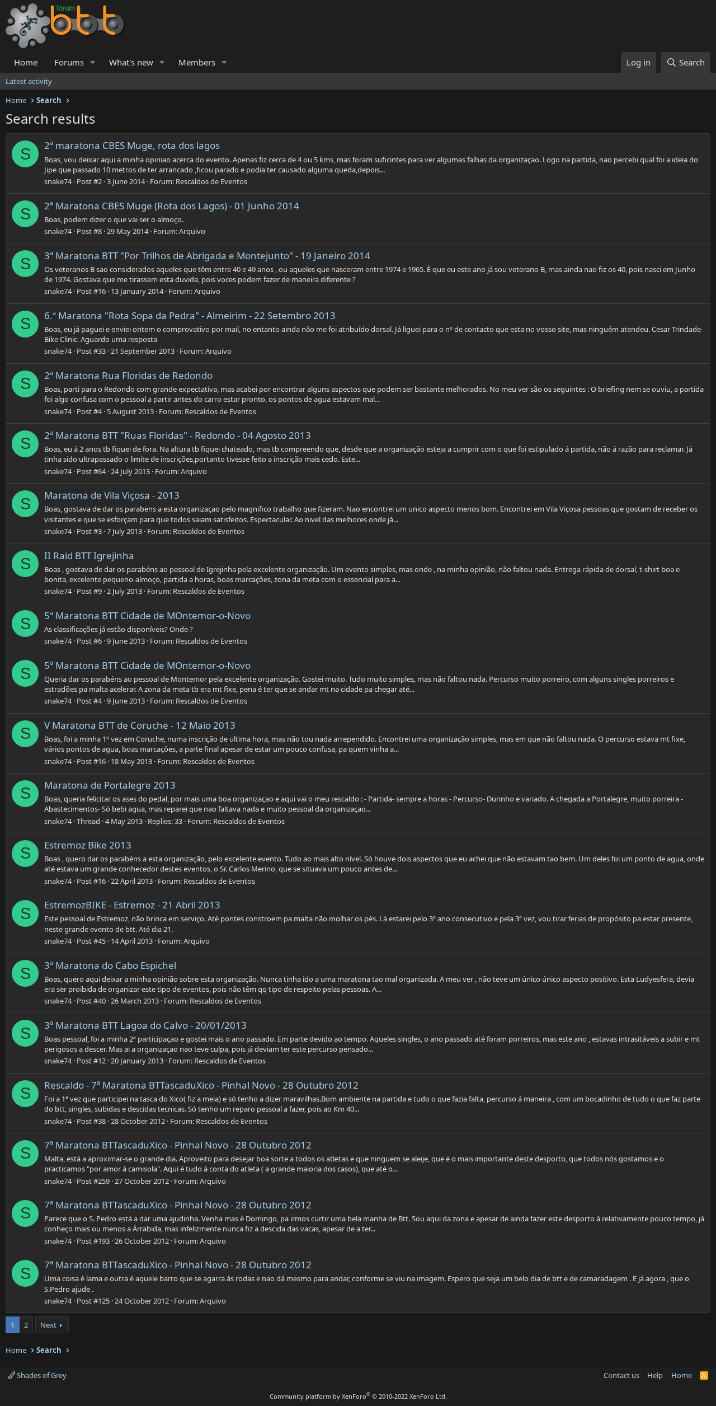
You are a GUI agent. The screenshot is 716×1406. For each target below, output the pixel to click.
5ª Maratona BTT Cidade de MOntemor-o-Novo (147, 615)
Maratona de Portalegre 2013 (110, 785)
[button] (93, 62)
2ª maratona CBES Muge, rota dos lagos (132, 145)
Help (655, 1375)
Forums (69, 62)
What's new (131, 62)
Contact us (621, 1375)
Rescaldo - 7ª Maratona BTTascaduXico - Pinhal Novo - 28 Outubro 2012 (201, 1085)
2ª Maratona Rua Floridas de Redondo (128, 375)
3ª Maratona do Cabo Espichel (110, 965)
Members (196, 62)
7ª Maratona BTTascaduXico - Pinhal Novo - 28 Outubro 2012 (178, 1144)
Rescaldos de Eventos (211, 181)
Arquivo (192, 231)
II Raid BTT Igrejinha (89, 555)
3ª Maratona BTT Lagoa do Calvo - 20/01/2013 (145, 1025)
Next (48, 1325)
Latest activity (29, 81)
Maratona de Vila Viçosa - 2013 (112, 495)
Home (25, 62)
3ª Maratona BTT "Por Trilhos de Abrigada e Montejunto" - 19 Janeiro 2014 (207, 255)
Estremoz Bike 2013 (87, 844)
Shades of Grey (41, 1375)
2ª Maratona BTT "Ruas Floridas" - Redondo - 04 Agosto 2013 (177, 435)
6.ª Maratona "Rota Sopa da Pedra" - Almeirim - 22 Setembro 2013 (190, 315)
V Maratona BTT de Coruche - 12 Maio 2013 (139, 725)
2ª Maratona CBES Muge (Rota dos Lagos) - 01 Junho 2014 (171, 205)
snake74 (58, 181)
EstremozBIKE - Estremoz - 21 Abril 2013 (132, 904)
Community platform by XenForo (358, 1396)
